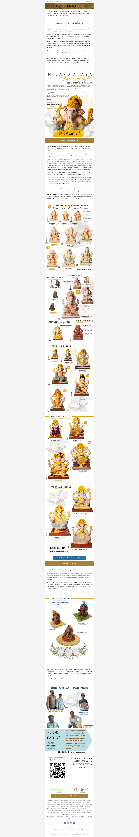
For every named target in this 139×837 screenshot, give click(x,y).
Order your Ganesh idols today (69, 558)
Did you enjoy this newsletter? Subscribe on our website (70, 796)
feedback (75, 834)
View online (89, 1)
